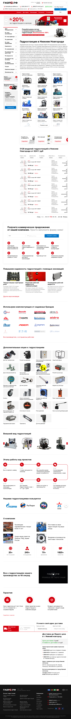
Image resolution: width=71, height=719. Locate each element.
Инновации (33, 12)
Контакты (39, 697)
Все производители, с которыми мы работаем (18, 337)
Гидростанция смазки (25, 704)
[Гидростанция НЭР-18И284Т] (44, 202)
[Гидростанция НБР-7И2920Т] (44, 179)
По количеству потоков (9, 59)
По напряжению (9, 49)
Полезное (41, 12)
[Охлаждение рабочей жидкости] (58, 282)
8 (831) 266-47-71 (25, 6)
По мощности (9, 55)
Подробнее (24, 141)
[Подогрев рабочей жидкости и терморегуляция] (35, 282)
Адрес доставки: (57, 626)
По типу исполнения (8, 33)
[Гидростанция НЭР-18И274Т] (44, 194)
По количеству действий (9, 53)
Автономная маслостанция (9, 704)
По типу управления (8, 43)
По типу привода (10, 36)
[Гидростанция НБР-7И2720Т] (44, 163)
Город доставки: (41, 626)
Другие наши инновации (11, 296)
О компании (49, 12)
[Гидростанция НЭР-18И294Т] (44, 210)
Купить (36, 165)
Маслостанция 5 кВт (8, 706)
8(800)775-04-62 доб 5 (38, 6)
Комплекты (8, 46)
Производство (9, 72)
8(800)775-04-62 (54, 700)
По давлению (9, 39)
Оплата (19, 12)
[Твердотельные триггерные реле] (13, 282)
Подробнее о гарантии (8, 615)
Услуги (7, 66)
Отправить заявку (52, 235)
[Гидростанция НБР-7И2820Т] (44, 171)
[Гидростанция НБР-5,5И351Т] (44, 186)
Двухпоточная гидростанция (27, 698)
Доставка (26, 12)
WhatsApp (49, 6)
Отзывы (38, 695)
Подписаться (10, 107)
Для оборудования (9, 29)
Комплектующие (10, 69)
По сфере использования (9, 63)
